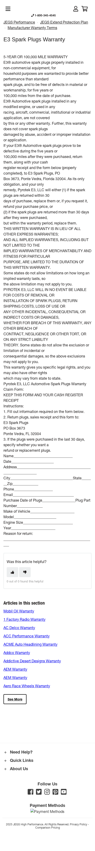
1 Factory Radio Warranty (24, 619)
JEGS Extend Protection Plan (64, 22)
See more (15, 699)
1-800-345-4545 (45, 15)
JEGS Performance (19, 22)
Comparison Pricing (47, 827)
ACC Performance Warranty (26, 636)
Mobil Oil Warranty (18, 611)
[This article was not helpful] (25, 572)
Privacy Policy (78, 824)
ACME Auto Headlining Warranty (30, 644)
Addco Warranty (16, 652)
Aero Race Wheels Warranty (26, 686)
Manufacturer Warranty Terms (32, 27)
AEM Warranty (15, 669)
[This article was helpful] (12, 572)
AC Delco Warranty (19, 627)
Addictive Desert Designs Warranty (32, 661)
